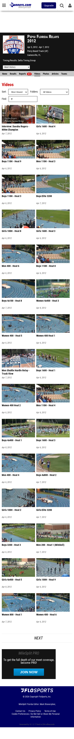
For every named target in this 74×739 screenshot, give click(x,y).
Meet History (9, 67)
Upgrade (49, 5)
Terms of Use (50, 711)
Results (13, 74)
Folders (34, 91)
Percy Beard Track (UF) (37, 51)
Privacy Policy (35, 711)
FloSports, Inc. (45, 696)
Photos (46, 74)
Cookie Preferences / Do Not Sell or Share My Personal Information (36, 715)
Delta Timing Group (27, 60)
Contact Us (20, 711)
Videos (37, 74)
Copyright (34, 696)
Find (4, 98)
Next (38, 638)
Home (4, 74)
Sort (4, 91)
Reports (25, 74)
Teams (64, 74)
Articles (55, 74)
